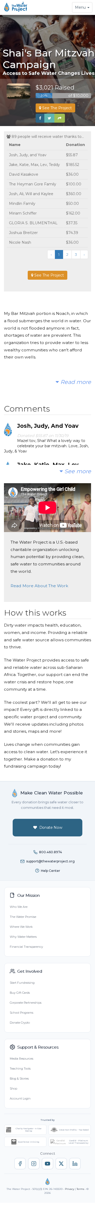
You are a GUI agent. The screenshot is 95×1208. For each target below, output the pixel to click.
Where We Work (21, 927)
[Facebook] (20, 1163)
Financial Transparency (26, 947)
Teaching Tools (20, 1068)
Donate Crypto (20, 1022)
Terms (80, 1189)
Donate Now (50, 827)
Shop (13, 1088)
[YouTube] (47, 1163)
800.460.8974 (50, 852)
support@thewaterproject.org (50, 861)
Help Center (50, 871)
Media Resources (21, 1058)
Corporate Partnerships (25, 1002)
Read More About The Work (39, 585)
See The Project (56, 108)
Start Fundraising (22, 983)
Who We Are (18, 907)
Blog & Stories (19, 1078)
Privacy (69, 1189)
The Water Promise (23, 917)
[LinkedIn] (75, 1163)
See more (77, 471)
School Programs (21, 1012)
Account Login (20, 1098)
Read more (75, 382)
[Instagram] (34, 1163)
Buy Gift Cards (20, 992)
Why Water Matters (23, 937)
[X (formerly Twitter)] (61, 1163)
